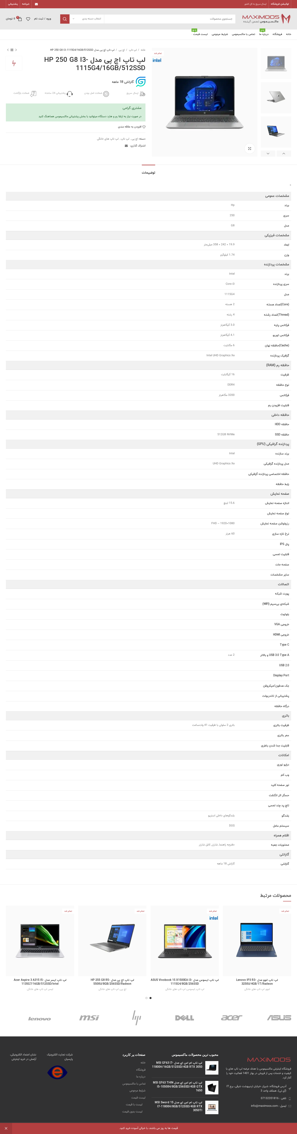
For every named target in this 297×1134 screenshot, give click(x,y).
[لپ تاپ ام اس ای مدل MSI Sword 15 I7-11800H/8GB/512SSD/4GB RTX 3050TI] (211, 1107)
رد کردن (6, 1128)
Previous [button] (284, 154)
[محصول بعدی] (8, 50)
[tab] (148, 171)
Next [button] (268, 154)
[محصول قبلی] (16, 50)
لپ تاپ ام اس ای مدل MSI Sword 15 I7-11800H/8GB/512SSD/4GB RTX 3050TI (178, 1106)
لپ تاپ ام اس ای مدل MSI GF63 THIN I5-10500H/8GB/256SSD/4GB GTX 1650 (177, 1087)
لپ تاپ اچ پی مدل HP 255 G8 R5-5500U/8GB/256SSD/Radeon (112, 982)
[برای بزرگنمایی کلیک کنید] (250, 148)
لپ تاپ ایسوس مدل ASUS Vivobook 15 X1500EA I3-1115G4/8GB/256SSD (185, 982)
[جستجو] (65, 19)
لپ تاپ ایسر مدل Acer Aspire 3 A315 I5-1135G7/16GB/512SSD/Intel (40, 982)
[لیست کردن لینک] (257, 1098)
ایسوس (191, 989)
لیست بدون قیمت (132, 1112)
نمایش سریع (226, 912)
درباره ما (140, 1077)
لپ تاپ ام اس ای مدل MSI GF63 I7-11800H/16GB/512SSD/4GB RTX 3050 (177, 1065)
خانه (142, 50)
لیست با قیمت (134, 1105)
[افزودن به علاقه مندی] (226, 921)
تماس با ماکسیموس (133, 1084)
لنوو (268, 989)
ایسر (50, 989)
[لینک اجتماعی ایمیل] (36, 4)
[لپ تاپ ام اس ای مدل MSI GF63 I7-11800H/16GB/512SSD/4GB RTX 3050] (211, 1068)
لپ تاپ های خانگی (108, 139)
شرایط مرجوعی (137, 1091)
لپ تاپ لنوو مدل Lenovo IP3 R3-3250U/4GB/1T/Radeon (257, 982)
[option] (276, 63)
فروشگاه (140, 1070)
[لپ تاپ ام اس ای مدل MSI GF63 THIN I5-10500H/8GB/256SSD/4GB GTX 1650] (211, 1087)
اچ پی (121, 50)
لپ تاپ (132, 50)
